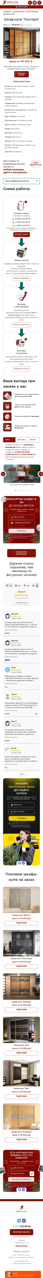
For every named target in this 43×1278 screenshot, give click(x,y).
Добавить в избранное (21, 1251)
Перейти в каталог (21, 369)
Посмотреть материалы (21, 553)
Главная (7, 12)
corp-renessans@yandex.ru (21, 1237)
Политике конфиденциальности (23, 536)
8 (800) (21, 1226)
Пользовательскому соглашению (17, 537)
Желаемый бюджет (23, 523)
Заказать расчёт (21, 74)
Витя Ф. (14, 748)
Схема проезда (21, 1246)
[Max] (23, 863)
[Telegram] (19, 863)
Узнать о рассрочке (21, 324)
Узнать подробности (35, 164)
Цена (7, 440)
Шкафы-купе (19, 12)
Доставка (21, 440)
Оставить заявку (21, 234)
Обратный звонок (21, 1232)
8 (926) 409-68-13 (22, 226)
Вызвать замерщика (21, 278)
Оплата (33, 440)
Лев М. (13, 667)
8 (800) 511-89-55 (22, 219)
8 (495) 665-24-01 (22, 222)
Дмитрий (14, 641)
